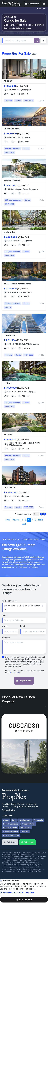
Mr (25, 606)
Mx (20, 606)
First (7, 520)
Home (39, 8)
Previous (16, 520)
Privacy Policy (15, 672)
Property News (28, 824)
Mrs (31, 606)
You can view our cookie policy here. (17, 892)
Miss (8, 606)
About (6, 820)
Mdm (38, 606)
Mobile (5, 626)
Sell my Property (10, 832)
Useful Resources (11, 835)
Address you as (9, 601)
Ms (14, 606)
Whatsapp (29, 842)
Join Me (24, 832)
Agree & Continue (24, 899)
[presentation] (3, 746)
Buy (44, 8)
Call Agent (11, 842)
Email (22, 626)
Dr (5, 609)
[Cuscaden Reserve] (24, 744)
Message (6, 637)
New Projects (24, 820)
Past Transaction (10, 824)
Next (40, 520)
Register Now (25, 680)
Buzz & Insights (10, 828)
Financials (38, 820)
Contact (33, 3)
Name (4, 615)
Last (24, 524)
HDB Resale (25, 828)
